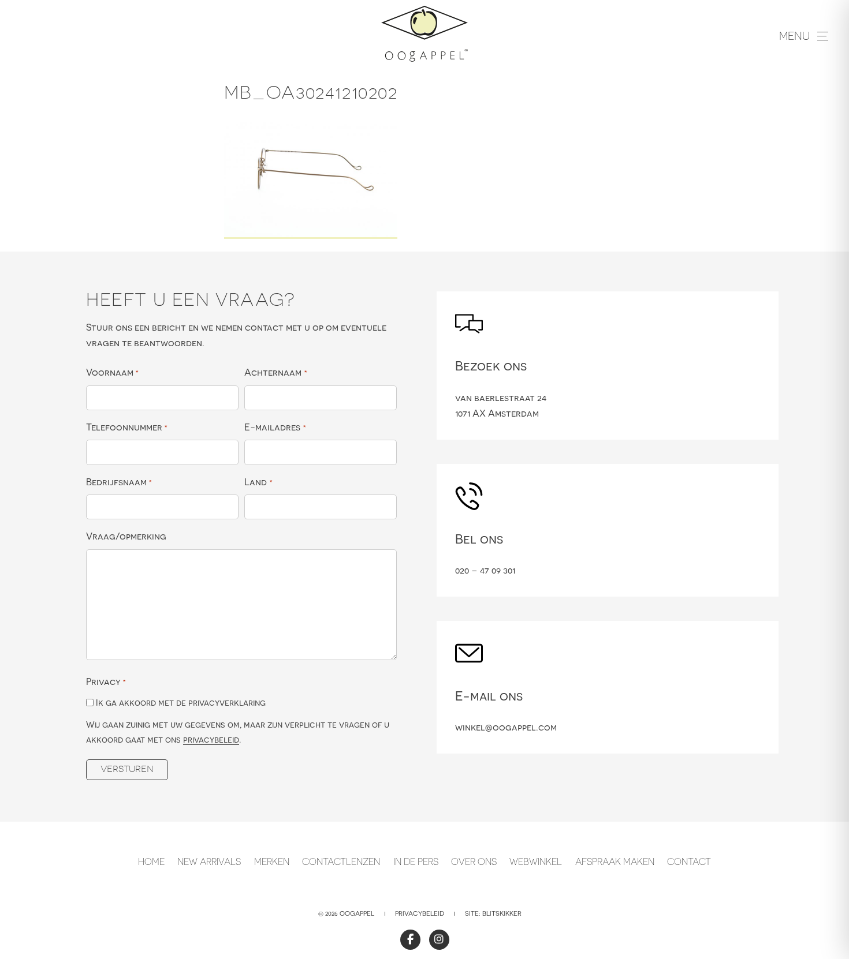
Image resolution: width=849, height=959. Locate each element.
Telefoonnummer (126, 427)
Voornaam (112, 372)
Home (151, 861)
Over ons (474, 861)
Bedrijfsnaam (119, 482)
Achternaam (275, 372)
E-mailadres (275, 427)
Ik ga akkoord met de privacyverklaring (181, 702)
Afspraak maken (614, 861)
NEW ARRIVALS (209, 861)
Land (258, 482)
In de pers (415, 861)
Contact (689, 861)
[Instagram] (439, 940)
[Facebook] (410, 940)
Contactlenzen (341, 861)
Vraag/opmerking (126, 536)
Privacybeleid (419, 913)
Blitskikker (502, 913)
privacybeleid (211, 739)
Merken (271, 861)
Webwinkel (535, 861)
